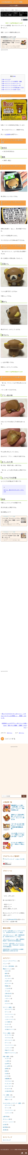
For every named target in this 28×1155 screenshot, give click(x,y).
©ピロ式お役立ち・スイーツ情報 (9, 1149)
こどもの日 (7, 988)
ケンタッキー (8, 1083)
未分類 (4, 1130)
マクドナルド (8, 1037)
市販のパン (7, 1099)
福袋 (6, 973)
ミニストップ (8, 1016)
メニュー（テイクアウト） (10, 961)
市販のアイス (8, 1050)
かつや (6, 1076)
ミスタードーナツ (9, 1019)
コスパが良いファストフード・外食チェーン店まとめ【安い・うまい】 (17, 835)
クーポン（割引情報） (9, 966)
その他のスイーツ (9, 1029)
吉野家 (6, 1068)
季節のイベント (7, 969)
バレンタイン (8, 978)
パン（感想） (6, 1095)
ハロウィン (7, 998)
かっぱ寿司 (7, 1066)
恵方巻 (6, 976)
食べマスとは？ (6, 79)
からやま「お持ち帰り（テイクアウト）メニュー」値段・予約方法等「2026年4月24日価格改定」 (13, 945)
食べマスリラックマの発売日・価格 (12, 81)
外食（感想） (6, 1056)
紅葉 (6, 1001)
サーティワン (8, 1035)
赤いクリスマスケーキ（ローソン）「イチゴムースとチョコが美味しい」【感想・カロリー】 (13, 716)
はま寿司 (7, 1063)
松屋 (6, 1071)
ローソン (25, 19)
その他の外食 (8, 1091)
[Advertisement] (13, 61)
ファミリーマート (9, 1014)
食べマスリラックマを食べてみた (11, 89)
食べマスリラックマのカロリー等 (11, 85)
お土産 (4, 1124)
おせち (6, 971)
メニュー (5, 963)
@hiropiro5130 (12, 919)
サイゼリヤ (7, 1026)
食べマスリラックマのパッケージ (11, 83)
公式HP (8, 134)
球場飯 (6, 986)
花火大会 (7, 996)
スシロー (7, 1024)
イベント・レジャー (8, 1122)
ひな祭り (7, 981)
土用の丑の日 (8, 993)
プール (6, 991)
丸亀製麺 (7, 1078)
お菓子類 (5, 1116)
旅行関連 (5, 1127)
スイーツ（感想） (7, 1007)
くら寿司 (7, 1061)
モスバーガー (8, 1086)
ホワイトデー (8, 983)
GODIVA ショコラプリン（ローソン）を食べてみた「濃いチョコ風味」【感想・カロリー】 (14, 725)
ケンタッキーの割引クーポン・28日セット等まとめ (17, 844)
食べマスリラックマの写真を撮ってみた (13, 87)
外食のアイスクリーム (10, 1052)
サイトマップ (7, 1140)
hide (14, 76)
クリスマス (7, 1003)
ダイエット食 (6, 1119)
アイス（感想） (7, 1033)
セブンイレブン (9, 1009)
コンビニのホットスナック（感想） (12, 1103)
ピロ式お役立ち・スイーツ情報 (11, 2)
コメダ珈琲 (7, 1022)
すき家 (6, 1073)
